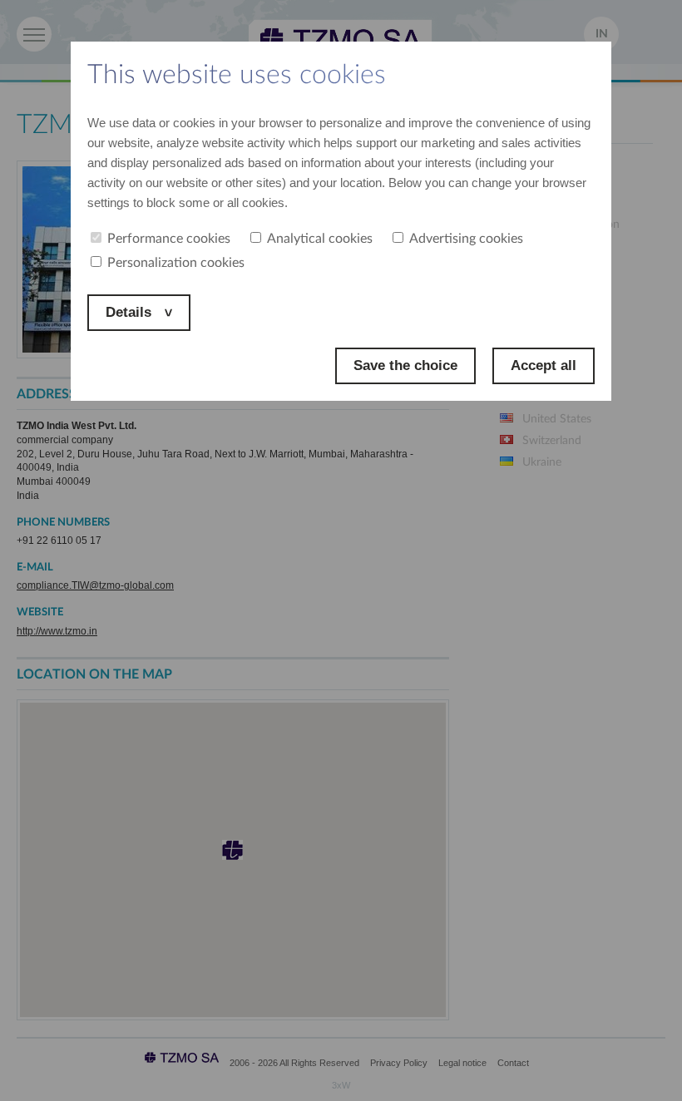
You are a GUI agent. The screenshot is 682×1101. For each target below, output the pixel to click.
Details (131, 312)
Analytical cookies (320, 238)
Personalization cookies (176, 262)
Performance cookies (168, 238)
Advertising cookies (466, 238)
